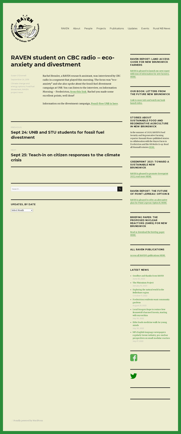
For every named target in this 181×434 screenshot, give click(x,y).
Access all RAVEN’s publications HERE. (147, 255)
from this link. (78, 91)
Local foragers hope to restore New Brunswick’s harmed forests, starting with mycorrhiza (150, 312)
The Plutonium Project (143, 283)
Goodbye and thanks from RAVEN (148, 276)
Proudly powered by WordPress (28, 420)
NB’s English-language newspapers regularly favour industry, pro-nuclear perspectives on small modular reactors (151, 335)
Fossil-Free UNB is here (104, 103)
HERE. (152, 147)
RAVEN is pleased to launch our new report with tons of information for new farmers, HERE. (150, 74)
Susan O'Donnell (18, 75)
